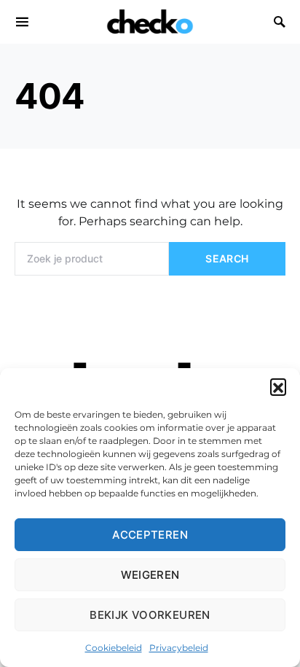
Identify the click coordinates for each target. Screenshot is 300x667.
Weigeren (150, 575)
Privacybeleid (178, 647)
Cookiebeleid (113, 647)
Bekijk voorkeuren (150, 615)
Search (226, 258)
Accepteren (150, 535)
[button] (278, 386)
